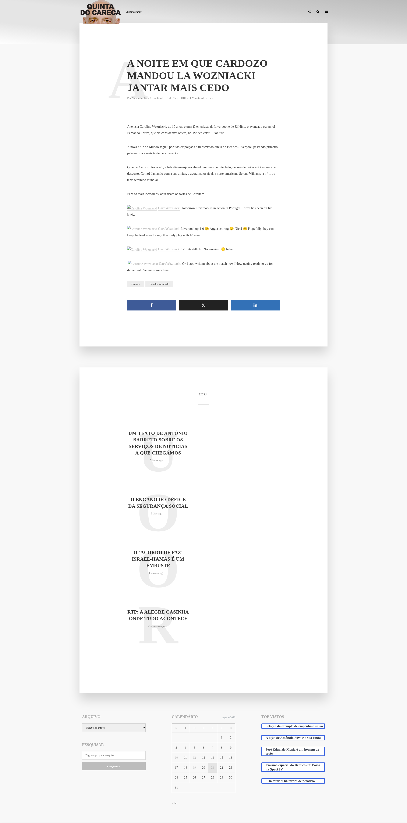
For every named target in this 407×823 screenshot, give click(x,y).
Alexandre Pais (140, 98)
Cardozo (135, 284)
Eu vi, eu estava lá (290, 12)
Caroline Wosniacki (159, 284)
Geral (160, 98)
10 (176, 757)
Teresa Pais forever (259, 12)
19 (194, 767)
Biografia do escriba (225, 12)
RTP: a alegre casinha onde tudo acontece (158, 615)
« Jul (174, 803)
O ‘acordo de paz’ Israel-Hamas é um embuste (158, 559)
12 (194, 757)
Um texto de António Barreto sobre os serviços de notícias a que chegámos (158, 443)
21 (212, 767)
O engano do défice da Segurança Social (158, 503)
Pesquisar (113, 766)
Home (201, 12)
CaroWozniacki (169, 208)
